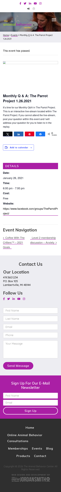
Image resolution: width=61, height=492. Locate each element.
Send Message (18, 366)
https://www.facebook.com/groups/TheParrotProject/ (30, 211)
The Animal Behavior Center (17, 21)
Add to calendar (19, 147)
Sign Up (31, 411)
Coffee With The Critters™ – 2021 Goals (14, 242)
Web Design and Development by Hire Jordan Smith (30, 478)
